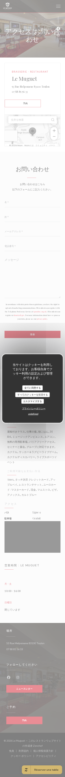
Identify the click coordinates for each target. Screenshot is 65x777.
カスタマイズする (32, 401)
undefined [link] (33, 413)
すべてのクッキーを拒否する (32, 394)
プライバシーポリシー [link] (34, 408)
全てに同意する (32, 388)
